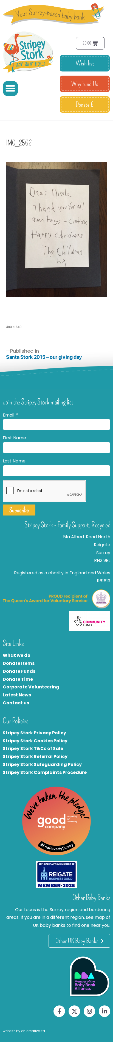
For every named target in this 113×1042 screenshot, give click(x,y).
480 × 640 (13, 327)
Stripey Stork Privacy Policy (34, 733)
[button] (10, 88)
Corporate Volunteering (31, 687)
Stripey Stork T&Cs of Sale (33, 748)
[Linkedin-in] (104, 1011)
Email (9, 415)
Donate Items (19, 663)
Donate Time (18, 679)
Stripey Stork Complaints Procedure (45, 772)
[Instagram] (89, 1011)
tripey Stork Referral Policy (36, 756)
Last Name (14, 461)
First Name (14, 438)
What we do (16, 655)
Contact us (16, 703)
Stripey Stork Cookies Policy (35, 741)
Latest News (17, 695)
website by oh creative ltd (24, 1031)
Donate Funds (19, 671)
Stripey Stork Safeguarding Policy (42, 764)
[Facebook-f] (59, 1011)
